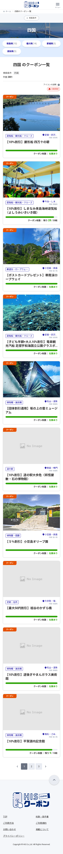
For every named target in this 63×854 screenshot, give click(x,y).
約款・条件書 (42, 816)
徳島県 (12, 43)
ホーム (8, 11)
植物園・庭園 (13, 535)
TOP (5, 816)
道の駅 (10, 469)
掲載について (42, 829)
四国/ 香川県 (51, 269)
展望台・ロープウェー (17, 269)
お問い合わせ (9, 829)
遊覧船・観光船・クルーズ (19, 136)
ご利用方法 (8, 823)
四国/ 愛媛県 (51, 202)
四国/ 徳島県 (52, 469)
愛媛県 (51, 43)
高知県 (11, 51)
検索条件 (32, 18)
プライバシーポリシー (13, 836)
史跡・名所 (12, 602)
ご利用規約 (41, 823)
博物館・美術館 (14, 402)
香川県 (31, 43)
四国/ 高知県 (51, 136)
